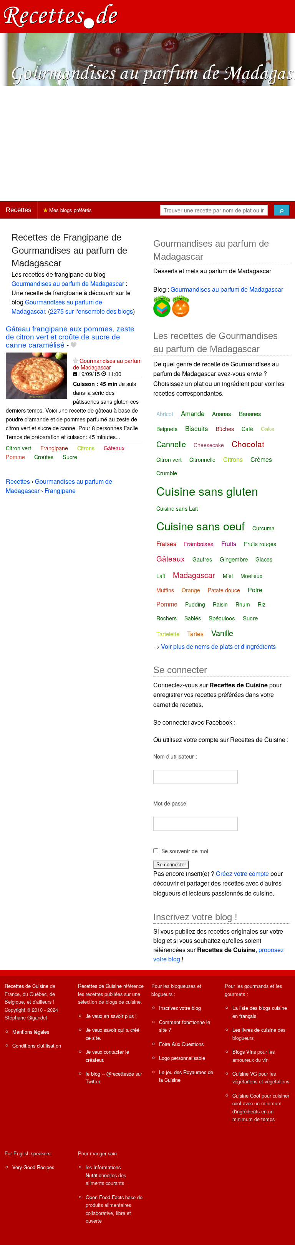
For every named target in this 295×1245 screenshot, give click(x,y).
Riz (261, 604)
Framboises (199, 544)
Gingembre (234, 559)
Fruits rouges (260, 544)
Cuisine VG (244, 1073)
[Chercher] (281, 210)
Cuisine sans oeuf (200, 525)
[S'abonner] (75, 360)
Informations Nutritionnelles (103, 1170)
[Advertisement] (147, 143)
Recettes (18, 210)
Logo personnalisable (182, 1057)
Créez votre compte (242, 873)
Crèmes (261, 459)
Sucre (70, 457)
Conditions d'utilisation (36, 1045)
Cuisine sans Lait (177, 508)
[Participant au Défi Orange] (180, 305)
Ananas (221, 413)
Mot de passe (169, 803)
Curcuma (263, 528)
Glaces (263, 559)
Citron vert (18, 448)
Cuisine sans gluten (207, 491)
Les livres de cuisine (254, 1029)
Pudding (195, 604)
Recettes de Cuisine (26, 985)
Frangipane (54, 448)
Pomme (15, 457)
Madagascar (194, 574)
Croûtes (43, 457)
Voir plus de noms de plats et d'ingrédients (218, 646)
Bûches (225, 429)
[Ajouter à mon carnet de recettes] (73, 345)
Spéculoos (222, 618)
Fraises (166, 543)
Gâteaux (114, 448)
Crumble (166, 473)
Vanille (222, 632)
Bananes (250, 413)
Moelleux (251, 576)
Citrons (85, 448)
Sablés (192, 618)
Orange (191, 590)
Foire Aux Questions (181, 1044)
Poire (255, 589)
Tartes (195, 633)
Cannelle (171, 444)
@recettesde (120, 1073)
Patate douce (224, 590)
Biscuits (196, 428)
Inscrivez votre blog (180, 1007)
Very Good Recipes (33, 1167)
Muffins (165, 590)
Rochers (166, 618)
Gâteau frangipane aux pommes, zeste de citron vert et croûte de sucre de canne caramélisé (70, 337)
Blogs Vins (244, 1051)
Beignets (166, 429)
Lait (160, 576)
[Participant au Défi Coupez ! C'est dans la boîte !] (162, 305)
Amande (192, 413)
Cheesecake (209, 445)
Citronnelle (202, 459)
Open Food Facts (105, 1197)
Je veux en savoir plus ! (111, 1015)
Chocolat (248, 444)
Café (247, 429)
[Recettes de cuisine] (60, 15)
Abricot (164, 414)
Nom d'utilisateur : (175, 756)
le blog (93, 1073)
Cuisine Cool (246, 1095)
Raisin (220, 604)
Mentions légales (30, 1031)
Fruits (228, 543)
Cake (267, 428)
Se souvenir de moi (184, 851)
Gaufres (202, 559)
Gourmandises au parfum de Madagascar (68, 283)
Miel (228, 576)
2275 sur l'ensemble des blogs (91, 311)
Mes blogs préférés (70, 210)
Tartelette (167, 634)
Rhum (242, 604)
